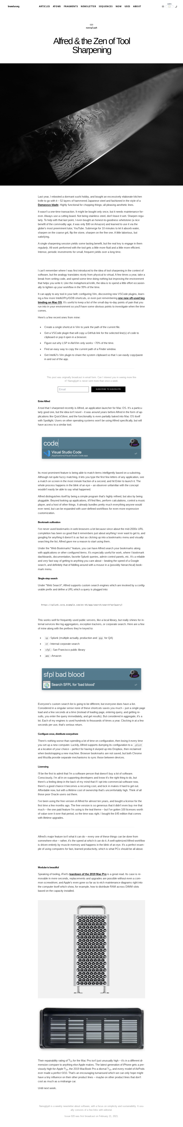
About (137, 6)
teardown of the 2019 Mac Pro (88, 874)
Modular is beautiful (48, 867)
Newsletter (88, 6)
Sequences (106, 6)
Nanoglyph (91, 28)
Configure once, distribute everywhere (58, 733)
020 (91, 25)
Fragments (71, 6)
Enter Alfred (44, 401)
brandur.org (13, 6)
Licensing (43, 766)
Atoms (57, 6)
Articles (44, 6)
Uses (127, 6)
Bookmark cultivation (49, 522)
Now (119, 6)
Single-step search (48, 578)
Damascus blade (48, 204)
